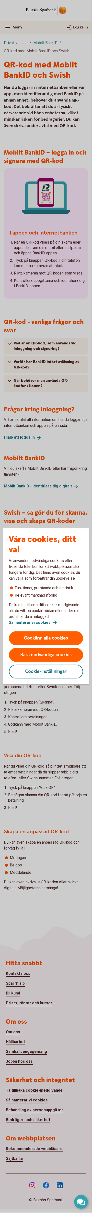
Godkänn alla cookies (46, 638)
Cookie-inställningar (46, 671)
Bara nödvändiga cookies (46, 655)
